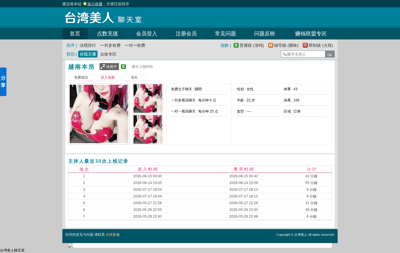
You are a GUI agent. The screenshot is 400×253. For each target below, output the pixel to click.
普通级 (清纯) (252, 45)
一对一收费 (135, 45)
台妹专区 (108, 54)
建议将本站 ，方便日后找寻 (95, 4)
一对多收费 (110, 45)
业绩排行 (88, 45)
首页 (75, 34)
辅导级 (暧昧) (286, 45)
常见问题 (225, 34)
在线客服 (113, 235)
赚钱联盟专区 (311, 34)
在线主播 (88, 54)
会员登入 (146, 34)
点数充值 (107, 34)
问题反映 (264, 34)
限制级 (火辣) (321, 45)
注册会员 (186, 34)
